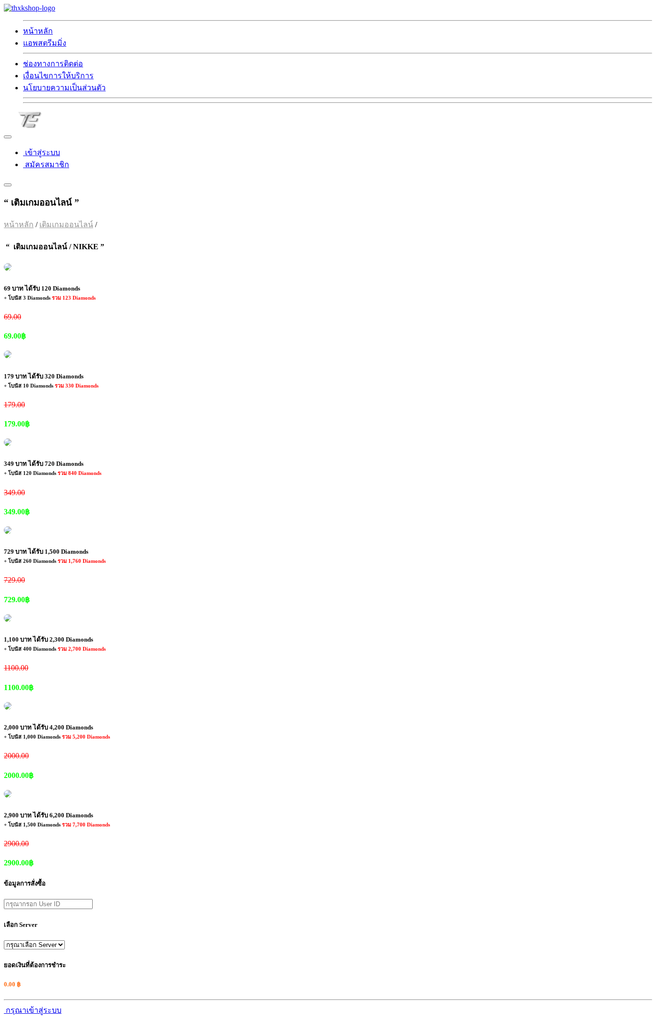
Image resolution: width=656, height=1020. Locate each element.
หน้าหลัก (19, 224)
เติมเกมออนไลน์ (66, 224)
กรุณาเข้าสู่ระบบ (32, 1010)
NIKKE (111, 224)
